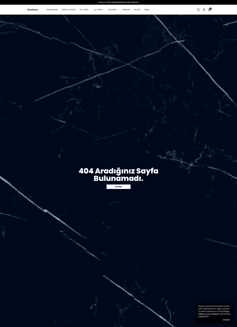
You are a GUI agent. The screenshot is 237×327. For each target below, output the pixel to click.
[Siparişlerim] (204, 9)
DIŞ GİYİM (112, 9)
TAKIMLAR (126, 9)
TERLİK (146, 9)
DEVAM (118, 186)
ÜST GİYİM (84, 9)
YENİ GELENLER (52, 9)
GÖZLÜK (137, 9)
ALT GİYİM (98, 9)
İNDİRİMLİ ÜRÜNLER (68, 9)
